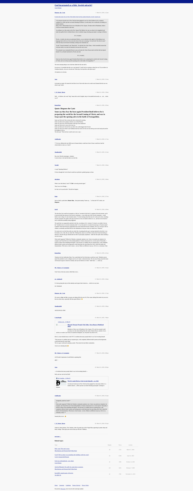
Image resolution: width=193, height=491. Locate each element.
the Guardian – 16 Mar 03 (64, 378)
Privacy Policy (85, 485)
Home (56, 485)
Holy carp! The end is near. (62, 448)
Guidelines (68, 485)
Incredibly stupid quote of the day (64, 473)
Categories (61, 485)
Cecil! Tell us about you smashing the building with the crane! (72, 455)
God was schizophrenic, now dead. (64, 461)
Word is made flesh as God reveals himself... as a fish (83, 381)
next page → (58, 436)
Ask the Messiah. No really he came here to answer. (69, 467)
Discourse (63, 488)
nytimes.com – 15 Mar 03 (64, 322)
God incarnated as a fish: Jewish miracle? (73, 5)
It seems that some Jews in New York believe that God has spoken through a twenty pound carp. (77, 16)
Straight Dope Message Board (8, 1)
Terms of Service (76, 485)
